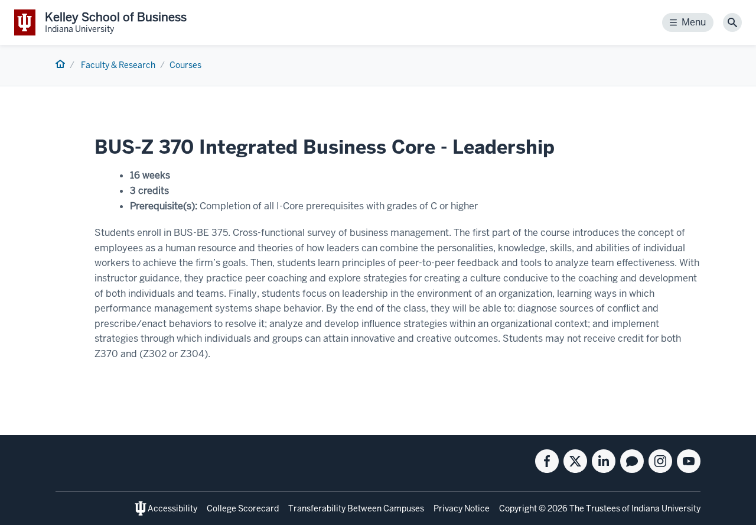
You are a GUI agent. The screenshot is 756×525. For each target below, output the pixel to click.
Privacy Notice (462, 508)
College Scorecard (243, 508)
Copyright (518, 508)
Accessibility (172, 508)
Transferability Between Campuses (356, 508)
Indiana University (665, 508)
